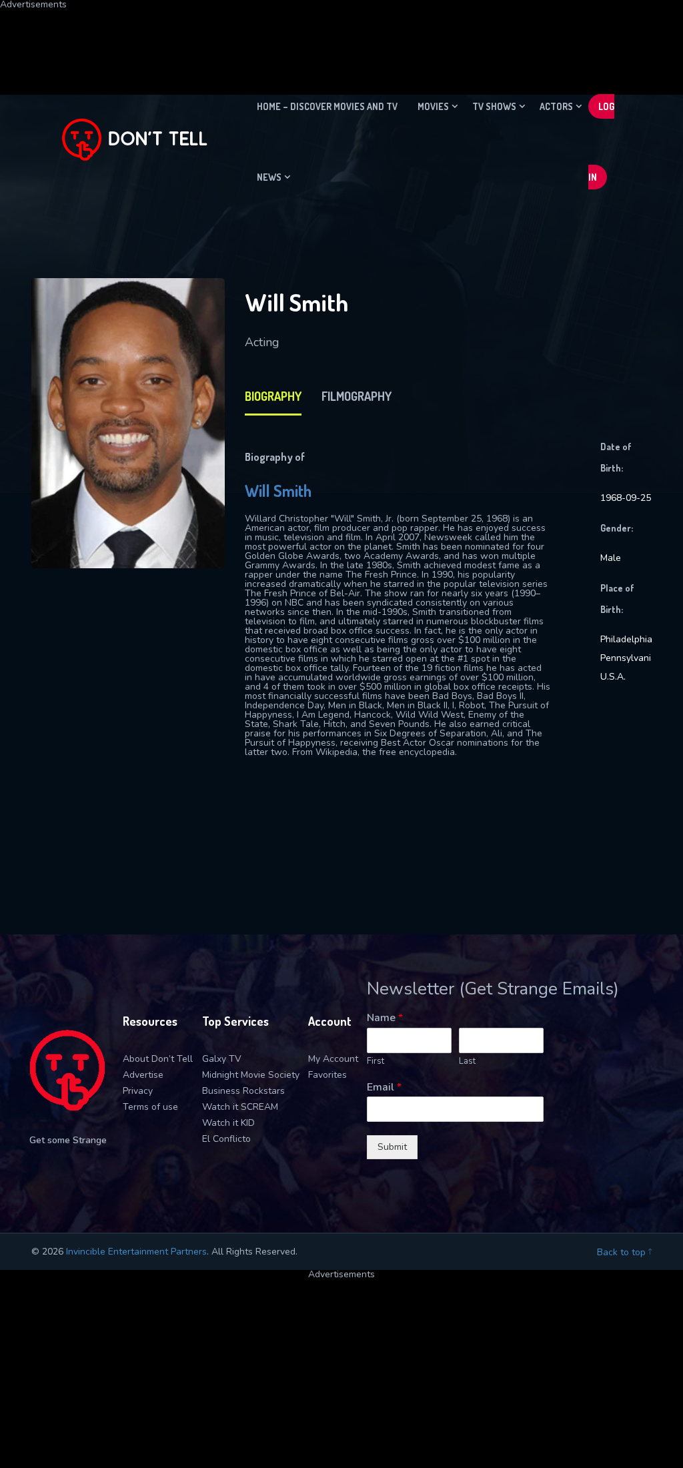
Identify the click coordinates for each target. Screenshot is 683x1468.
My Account (333, 1058)
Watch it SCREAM (240, 1106)
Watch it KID (228, 1123)
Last (467, 1061)
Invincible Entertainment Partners (136, 1251)
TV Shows (494, 106)
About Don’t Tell (158, 1058)
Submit (392, 1147)
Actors (556, 106)
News (269, 177)
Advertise (143, 1074)
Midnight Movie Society (250, 1074)
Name (385, 1018)
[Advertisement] (323, 39)
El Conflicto (226, 1139)
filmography (356, 396)
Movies (433, 106)
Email (384, 1087)
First (375, 1061)
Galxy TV (221, 1058)
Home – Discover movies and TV (327, 106)
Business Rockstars (243, 1090)
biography (273, 396)
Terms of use (150, 1106)
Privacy (138, 1090)
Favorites (327, 1074)
